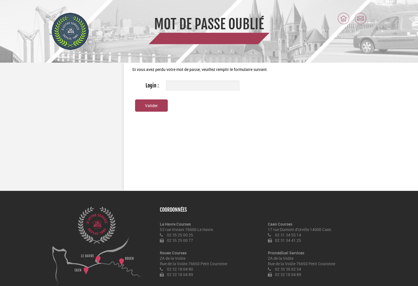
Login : (152, 85)
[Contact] (360, 18)
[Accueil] (343, 18)
